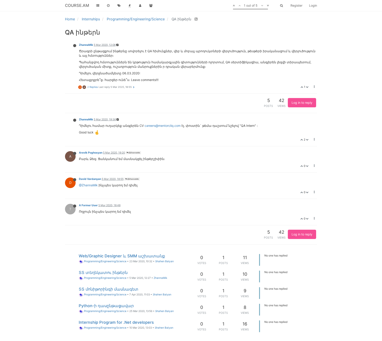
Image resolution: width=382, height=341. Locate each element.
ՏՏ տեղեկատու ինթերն (103, 272)
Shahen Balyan (164, 261)
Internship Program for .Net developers (116, 322)
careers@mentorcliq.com (163, 125)
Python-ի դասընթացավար (106, 305)
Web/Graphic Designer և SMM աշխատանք (122, 256)
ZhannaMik (86, 44)
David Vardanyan (90, 179)
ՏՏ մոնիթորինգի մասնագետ (108, 289)
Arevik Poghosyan (90, 152)
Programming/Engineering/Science (104, 261)
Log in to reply (302, 102)
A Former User (88, 205)
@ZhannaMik (134, 153)
